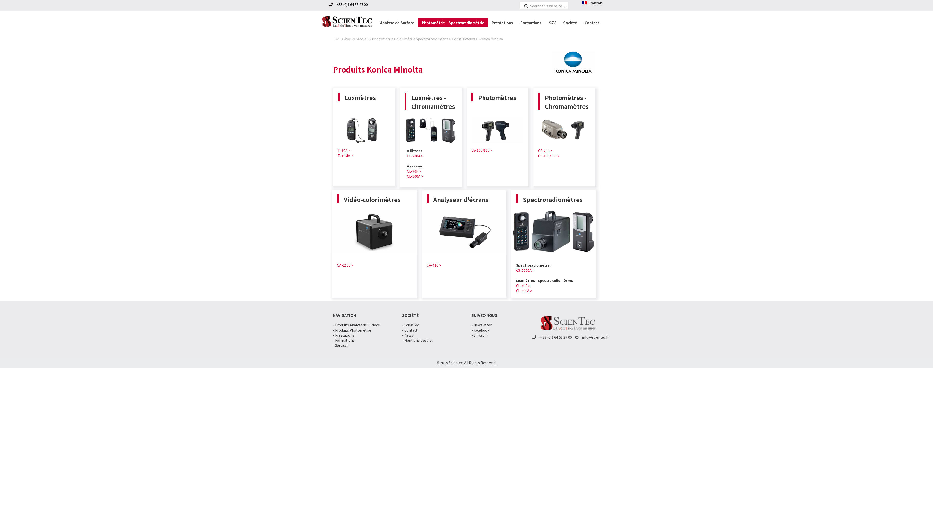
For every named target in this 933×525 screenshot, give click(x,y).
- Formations (343, 340)
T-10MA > (346, 155)
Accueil (363, 38)
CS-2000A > (525, 270)
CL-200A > (415, 155)
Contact (592, 23)
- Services (340, 345)
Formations (530, 23)
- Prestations (343, 335)
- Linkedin (479, 335)
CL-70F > (414, 171)
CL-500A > (415, 176)
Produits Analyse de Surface (357, 325)
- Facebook (480, 330)
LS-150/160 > (481, 150)
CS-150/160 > (548, 155)
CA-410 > (434, 265)
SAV (552, 23)
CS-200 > (545, 150)
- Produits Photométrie (352, 330)
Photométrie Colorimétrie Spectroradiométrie (410, 38)
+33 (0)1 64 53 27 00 (352, 4)
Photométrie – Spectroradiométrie (453, 23)
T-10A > (344, 150)
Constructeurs (463, 38)
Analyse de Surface (397, 23)
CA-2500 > (345, 265)
